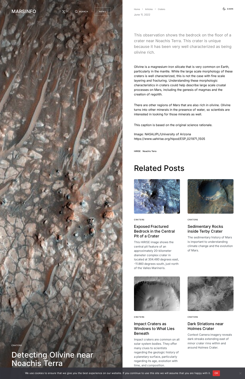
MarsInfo (23, 11)
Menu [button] (102, 11)
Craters (16, 345)
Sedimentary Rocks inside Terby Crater (205, 229)
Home (137, 9)
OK (216, 373)
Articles (149, 9)
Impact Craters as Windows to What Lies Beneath (154, 329)
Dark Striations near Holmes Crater (206, 326)
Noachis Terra (149, 151)
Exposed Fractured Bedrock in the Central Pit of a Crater (154, 231)
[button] (81, 11)
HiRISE (137, 151)
